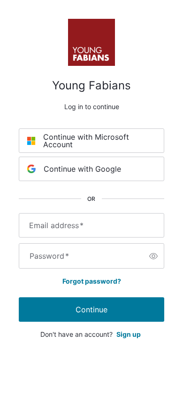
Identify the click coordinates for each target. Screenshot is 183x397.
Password (49, 256)
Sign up (128, 334)
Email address (56, 225)
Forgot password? (91, 281)
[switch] (153, 256)
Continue (91, 309)
